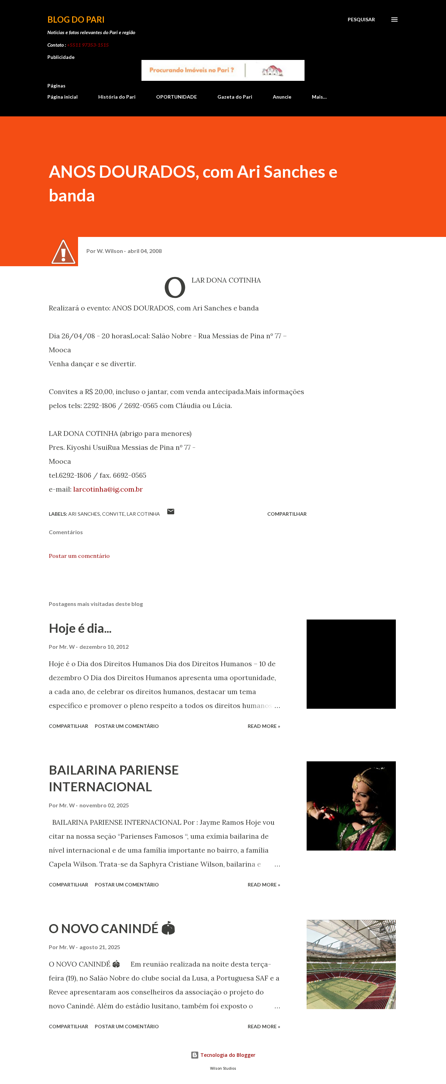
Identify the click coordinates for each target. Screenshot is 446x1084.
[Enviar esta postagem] (171, 514)
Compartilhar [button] (287, 514)
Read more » (264, 726)
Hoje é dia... (80, 628)
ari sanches (84, 514)
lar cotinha (143, 514)
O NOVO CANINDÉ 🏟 (112, 928)
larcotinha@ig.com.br (108, 489)
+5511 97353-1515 (88, 45)
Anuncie (282, 97)
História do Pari (117, 97)
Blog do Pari (76, 19)
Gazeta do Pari (234, 97)
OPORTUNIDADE (176, 97)
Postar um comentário (79, 555)
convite (113, 514)
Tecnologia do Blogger (227, 1055)
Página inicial (62, 97)
